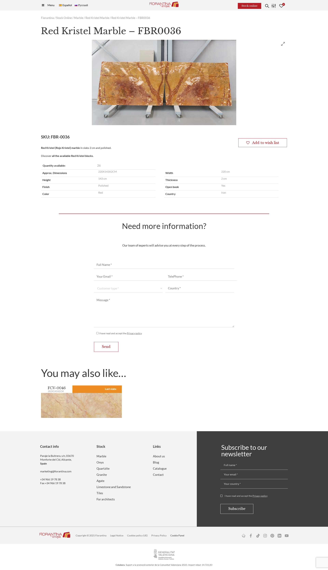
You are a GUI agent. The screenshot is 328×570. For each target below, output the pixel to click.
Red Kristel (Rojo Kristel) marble (60, 147)
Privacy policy (134, 333)
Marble (78, 18)
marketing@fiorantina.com (55, 471)
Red (100, 192)
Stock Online (64, 18)
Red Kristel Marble (97, 18)
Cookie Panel (177, 535)
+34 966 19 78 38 (50, 479)
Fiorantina (47, 18)
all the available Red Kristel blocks (72, 155)
